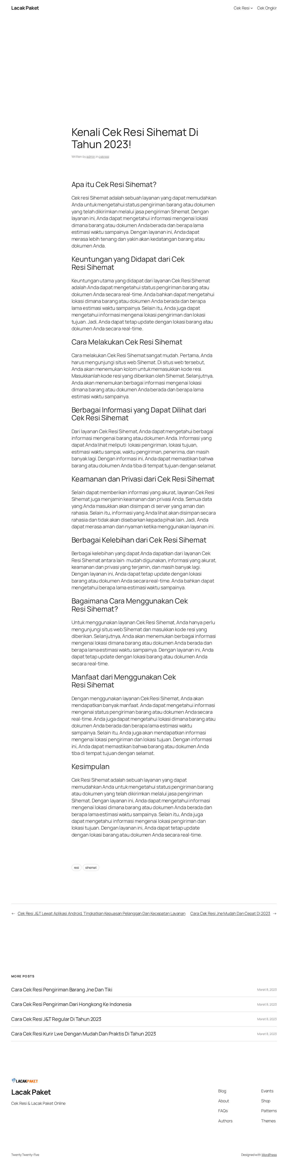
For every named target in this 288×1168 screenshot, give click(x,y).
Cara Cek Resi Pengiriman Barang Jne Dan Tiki (61, 989)
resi (76, 867)
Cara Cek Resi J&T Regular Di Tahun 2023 (56, 1019)
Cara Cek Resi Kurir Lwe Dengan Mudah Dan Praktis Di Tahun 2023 (83, 1033)
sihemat (91, 867)
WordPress (269, 1154)
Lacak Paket (25, 8)
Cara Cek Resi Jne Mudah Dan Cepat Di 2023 (230, 913)
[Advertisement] (144, 63)
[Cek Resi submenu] (251, 8)
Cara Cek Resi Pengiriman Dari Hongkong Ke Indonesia (71, 1004)
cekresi (104, 156)
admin (90, 156)
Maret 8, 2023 (267, 989)
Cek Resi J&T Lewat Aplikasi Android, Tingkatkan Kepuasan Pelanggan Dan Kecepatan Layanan (101, 913)
